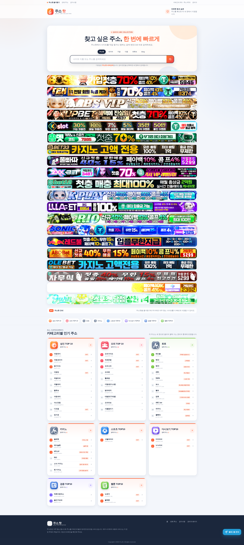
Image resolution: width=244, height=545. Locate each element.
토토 (87, 321)
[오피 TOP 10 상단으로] (141, 345)
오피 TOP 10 (73, 321)
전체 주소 (65, 2)
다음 (126, 52)
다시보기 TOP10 (134, 321)
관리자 (194, 2)
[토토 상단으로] (192, 345)
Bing (143, 52)
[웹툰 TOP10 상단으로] (141, 485)
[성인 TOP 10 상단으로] (90, 345)
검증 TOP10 (152, 321)
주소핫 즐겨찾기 (54, 2)
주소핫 (101, 52)
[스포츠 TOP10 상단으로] (141, 430)
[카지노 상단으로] (90, 430)
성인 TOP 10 (56, 321)
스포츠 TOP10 (115, 321)
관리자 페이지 (192, 521)
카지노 (100, 321)
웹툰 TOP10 (169, 321)
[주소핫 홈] (61, 11)
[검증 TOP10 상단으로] (90, 485)
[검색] (170, 59)
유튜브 (134, 52)
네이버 (110, 52)
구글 (118, 52)
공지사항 (73, 2)
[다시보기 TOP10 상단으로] (192, 430)
